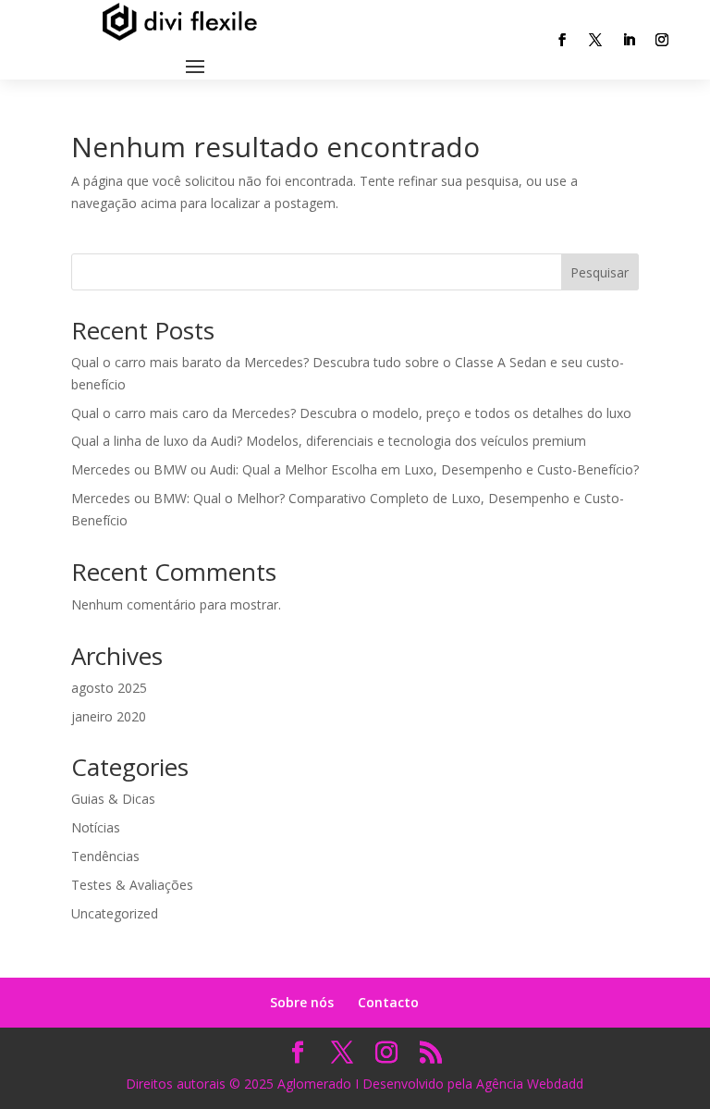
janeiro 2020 (108, 716)
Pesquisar (599, 272)
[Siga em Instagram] (662, 40)
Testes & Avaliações (132, 884)
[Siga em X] (595, 40)
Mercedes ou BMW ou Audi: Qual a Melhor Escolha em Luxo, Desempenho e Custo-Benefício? (355, 469)
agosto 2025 (109, 687)
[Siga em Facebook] (562, 40)
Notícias (95, 827)
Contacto (388, 1002)
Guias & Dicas (113, 798)
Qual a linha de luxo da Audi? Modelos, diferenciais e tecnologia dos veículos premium (328, 441)
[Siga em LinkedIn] (629, 40)
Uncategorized (114, 913)
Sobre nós (302, 1002)
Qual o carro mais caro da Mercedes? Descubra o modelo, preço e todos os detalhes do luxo (351, 413)
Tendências (105, 856)
